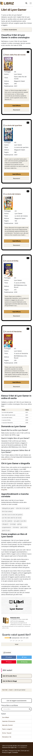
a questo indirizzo (7, 459)
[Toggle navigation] (30, 3)
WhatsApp (25, 662)
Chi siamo (5, 750)
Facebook (9, 657)
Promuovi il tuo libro (14, 750)
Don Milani (5, 717)
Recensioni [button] (16, 110)
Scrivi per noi (25, 750)
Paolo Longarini (7, 729)
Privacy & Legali (6, 752)
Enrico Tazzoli (6, 733)
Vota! (16, 644)
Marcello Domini (7, 725)
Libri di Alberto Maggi (10, 681)
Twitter (25, 657)
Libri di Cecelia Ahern (10, 676)
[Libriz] (7, 3)
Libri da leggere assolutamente (16, 700)
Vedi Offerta (16, 105)
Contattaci (15, 752)
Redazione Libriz (15, 617)
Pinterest (9, 662)
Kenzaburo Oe (6, 737)
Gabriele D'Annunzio (8, 721)
